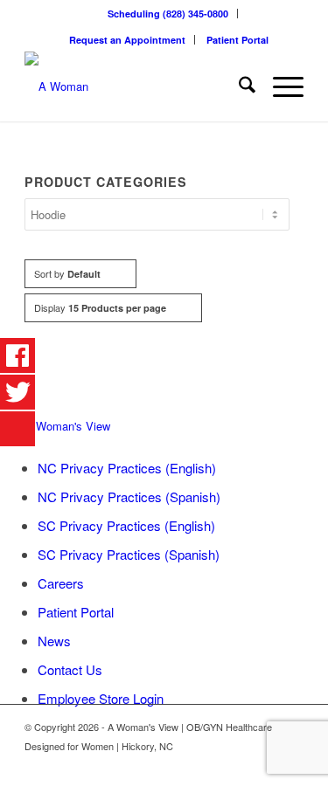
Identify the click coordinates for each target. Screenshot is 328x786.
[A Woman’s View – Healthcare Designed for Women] (136, 86)
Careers (61, 583)
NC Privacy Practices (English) (127, 467)
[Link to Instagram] (290, 764)
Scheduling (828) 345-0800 (168, 13)
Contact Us (70, 669)
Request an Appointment (127, 39)
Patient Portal (237, 39)
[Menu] (279, 86)
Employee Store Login (101, 698)
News (54, 640)
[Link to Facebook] (264, 764)
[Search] (238, 86)
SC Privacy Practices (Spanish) (129, 554)
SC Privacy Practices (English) (126, 525)
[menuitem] (168, 13)
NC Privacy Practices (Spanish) (129, 496)
